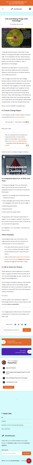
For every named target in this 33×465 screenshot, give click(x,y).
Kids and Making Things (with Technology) (16, 378)
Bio (2, 417)
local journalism (20, 117)
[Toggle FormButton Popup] (28, 460)
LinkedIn (4, 421)
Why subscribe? (6, 429)
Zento (3, 460)
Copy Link (26, 330)
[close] (31, 3)
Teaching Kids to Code (11, 382)
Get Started (26, 453)
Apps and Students (11, 368)
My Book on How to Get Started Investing (12, 425)
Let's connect (5, 450)
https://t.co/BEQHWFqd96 (19, 141)
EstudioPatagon (15, 460)
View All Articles (8, 387)
